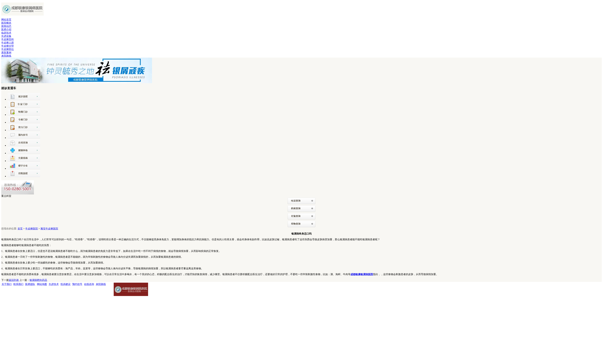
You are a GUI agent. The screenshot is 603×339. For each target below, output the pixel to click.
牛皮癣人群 (7, 42)
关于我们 (7, 284)
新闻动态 (6, 26)
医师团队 (30, 284)
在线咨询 (89, 284)
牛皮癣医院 (31, 228)
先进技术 (54, 284)
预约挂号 (77, 284)
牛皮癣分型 (7, 46)
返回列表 (14, 280)
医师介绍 (6, 29)
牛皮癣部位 (7, 49)
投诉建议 (65, 284)
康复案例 (6, 52)
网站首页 (6, 19)
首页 (20, 228)
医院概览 (6, 23)
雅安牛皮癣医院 (49, 228)
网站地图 (42, 284)
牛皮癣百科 (7, 39)
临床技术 (6, 32)
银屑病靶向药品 (38, 280)
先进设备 (6, 36)
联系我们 (18, 284)
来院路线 (6, 55)
